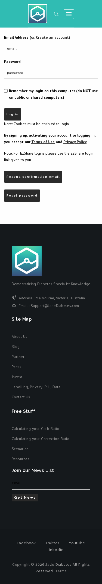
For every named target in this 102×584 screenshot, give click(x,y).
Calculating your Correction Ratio (41, 438)
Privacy (36, 386)
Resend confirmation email (33, 176)
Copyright (21, 565)
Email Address (37, 37)
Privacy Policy (74, 141)
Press (16, 366)
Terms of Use (43, 141)
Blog (16, 346)
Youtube (77, 543)
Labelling (20, 386)
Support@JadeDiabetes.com (55, 305)
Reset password (22, 195)
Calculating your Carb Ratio (36, 428)
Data (56, 386)
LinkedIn (55, 550)
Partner (18, 356)
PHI (48, 386)
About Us (19, 336)
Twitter (52, 543)
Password (12, 61)
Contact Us (21, 397)
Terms (61, 571)
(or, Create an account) (50, 37)
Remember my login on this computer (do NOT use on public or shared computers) (53, 94)
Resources (21, 458)
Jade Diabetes (37, 13)
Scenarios (20, 448)
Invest (17, 376)
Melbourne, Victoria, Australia (60, 298)
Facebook (26, 543)
